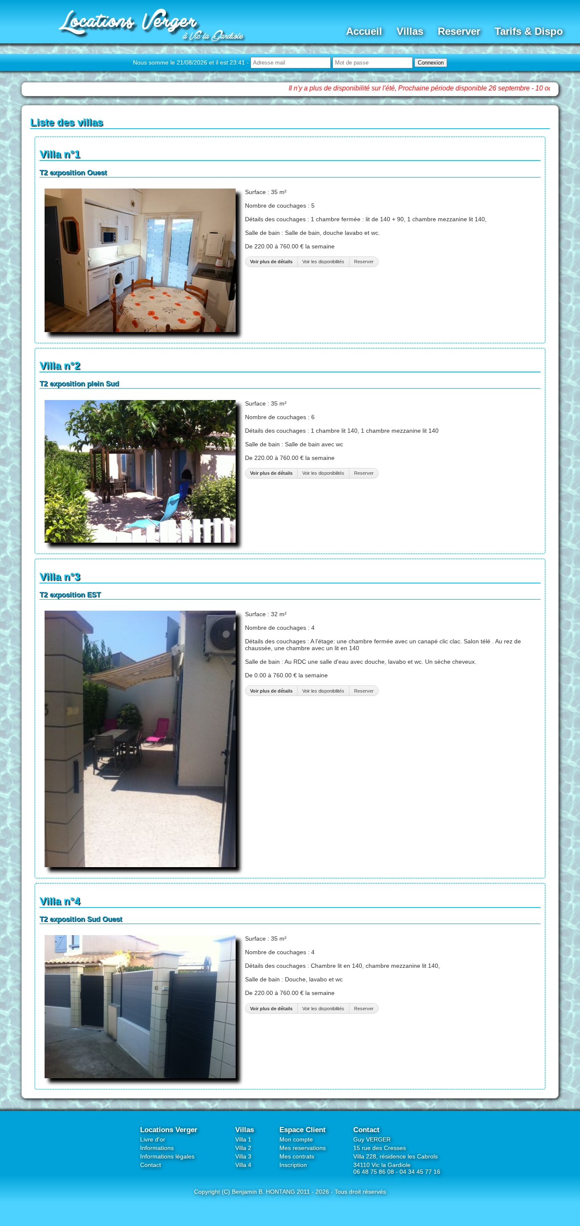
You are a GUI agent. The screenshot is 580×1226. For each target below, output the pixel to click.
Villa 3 (243, 1156)
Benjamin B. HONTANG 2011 (271, 1191)
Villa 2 (243, 1147)
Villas (410, 31)
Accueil (364, 31)
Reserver (459, 31)
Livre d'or (152, 1139)
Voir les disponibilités (323, 261)
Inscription (293, 1164)
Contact (150, 1164)
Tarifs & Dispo (529, 31)
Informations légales (167, 1156)
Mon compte (296, 1139)
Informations (157, 1147)
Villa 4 (243, 1164)
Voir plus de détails (271, 261)
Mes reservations (302, 1147)
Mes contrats (296, 1156)
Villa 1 (243, 1139)
